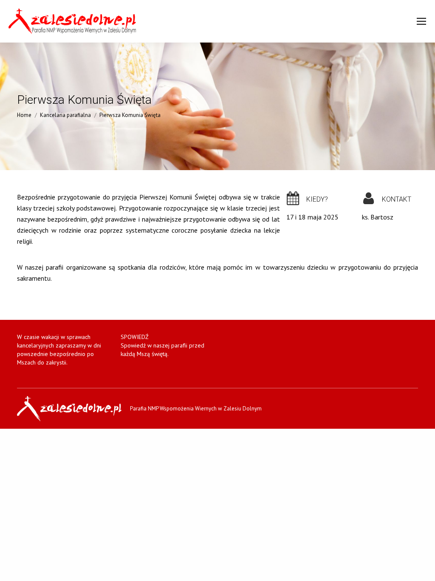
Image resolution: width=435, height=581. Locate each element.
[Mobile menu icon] (421, 21)
